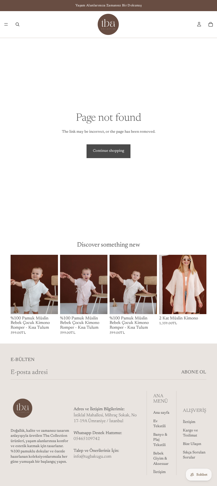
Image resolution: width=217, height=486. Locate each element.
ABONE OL (193, 372)
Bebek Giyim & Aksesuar (161, 459)
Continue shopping (108, 151)
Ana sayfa (161, 413)
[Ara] (17, 24)
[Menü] (6, 24)
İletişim (159, 472)
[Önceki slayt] (16, 284)
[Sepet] (210, 24)
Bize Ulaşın (192, 444)
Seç (54, 305)
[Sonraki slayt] (52, 284)
